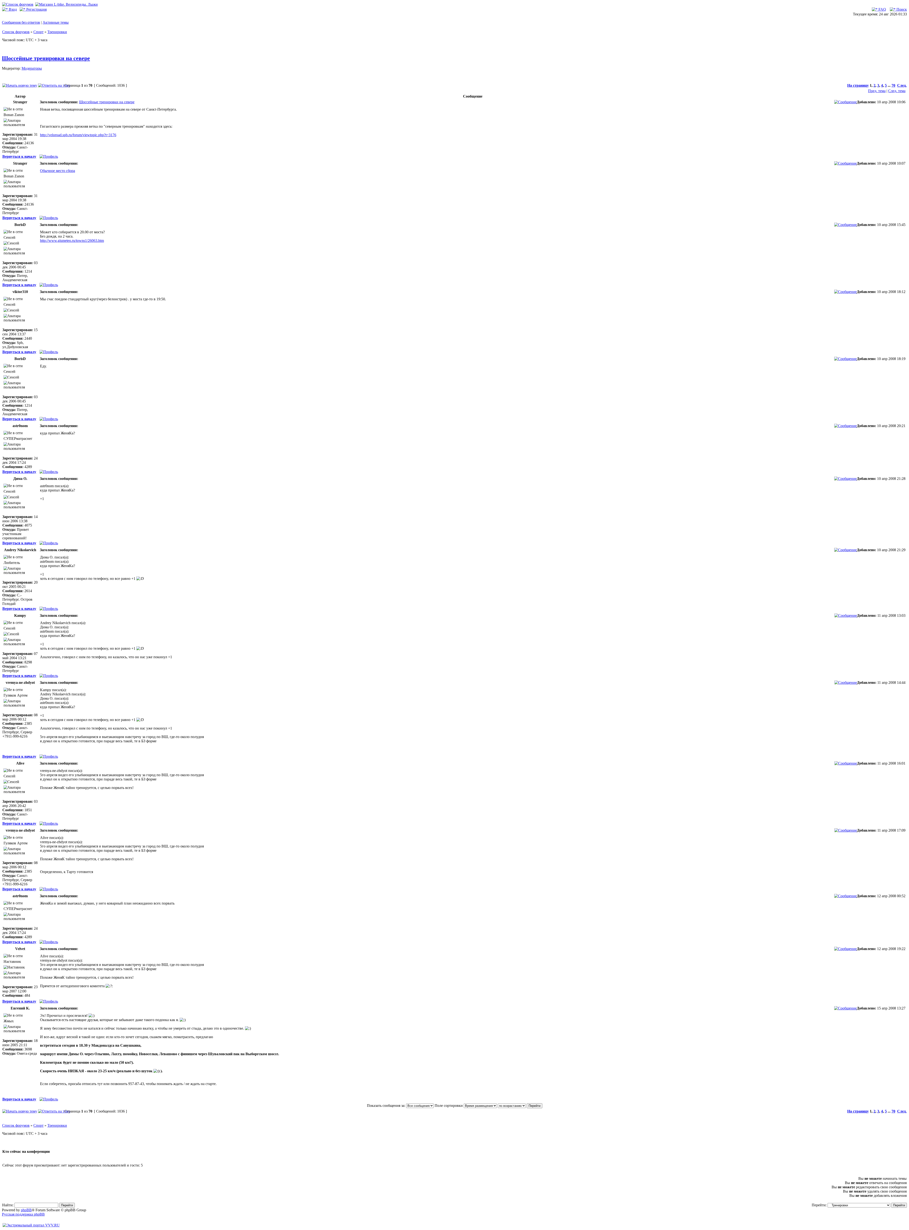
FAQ (882, 9)
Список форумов (16, 32)
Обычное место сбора (57, 171)
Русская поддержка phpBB (23, 1214)
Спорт (38, 32)
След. (902, 85)
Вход (12, 9)
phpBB (26, 1210)
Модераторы (32, 68)
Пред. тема (877, 91)
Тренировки (57, 32)
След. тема (896, 91)
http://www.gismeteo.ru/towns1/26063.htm (72, 241)
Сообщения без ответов (21, 22)
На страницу (858, 85)
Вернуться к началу (19, 156)
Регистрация (36, 9)
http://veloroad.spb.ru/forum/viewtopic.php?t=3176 (78, 135)
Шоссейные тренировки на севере (46, 58)
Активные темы (56, 22)
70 (893, 85)
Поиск (901, 9)
